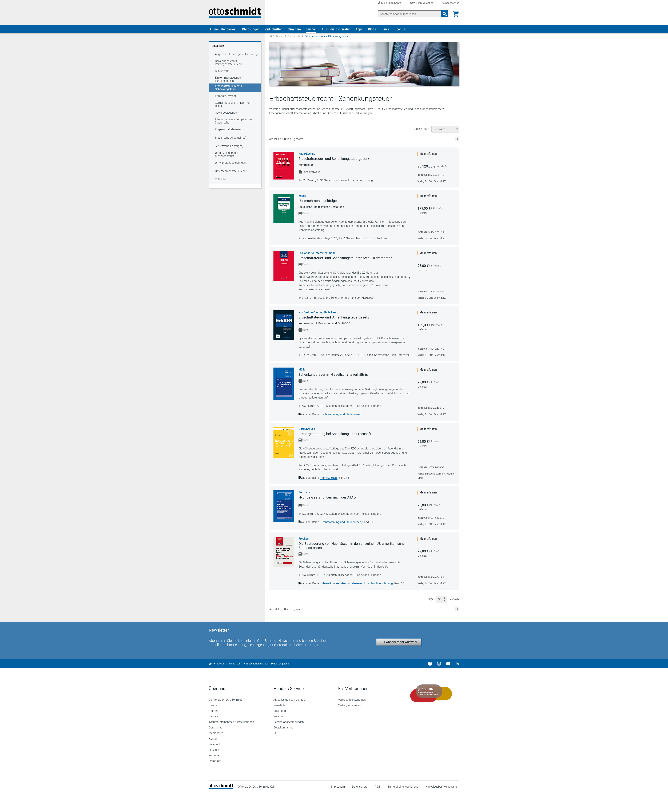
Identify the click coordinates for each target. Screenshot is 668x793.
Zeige (431, 599)
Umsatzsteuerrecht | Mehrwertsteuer (227, 154)
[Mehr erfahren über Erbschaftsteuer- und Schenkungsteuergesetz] (283, 166)
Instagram (215, 761)
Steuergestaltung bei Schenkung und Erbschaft (335, 434)
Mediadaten (216, 733)
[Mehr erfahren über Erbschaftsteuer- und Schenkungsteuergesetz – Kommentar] (283, 266)
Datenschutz (359, 786)
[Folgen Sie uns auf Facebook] (430, 663)
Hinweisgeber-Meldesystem (442, 786)
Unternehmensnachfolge (318, 201)
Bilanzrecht (222, 71)
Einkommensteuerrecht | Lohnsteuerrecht (230, 79)
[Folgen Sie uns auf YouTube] (448, 663)
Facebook (215, 744)
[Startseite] (221, 788)
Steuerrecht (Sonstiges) (229, 146)
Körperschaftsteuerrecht (229, 129)
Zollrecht (220, 179)
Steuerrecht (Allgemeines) (230, 137)
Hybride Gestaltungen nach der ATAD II (328, 497)
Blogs (372, 29)
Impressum (338, 786)
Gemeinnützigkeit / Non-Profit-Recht (233, 104)
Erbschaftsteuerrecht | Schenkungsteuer (228, 87)
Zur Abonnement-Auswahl (399, 642)
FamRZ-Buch (329, 477)
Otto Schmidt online (421, 3)
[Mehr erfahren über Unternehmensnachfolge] (283, 208)
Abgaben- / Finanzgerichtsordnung (236, 54)
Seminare (294, 29)
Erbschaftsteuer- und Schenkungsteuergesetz (334, 159)
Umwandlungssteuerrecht (230, 162)
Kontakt (213, 738)
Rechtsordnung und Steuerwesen (341, 414)
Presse (213, 705)
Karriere (213, 716)
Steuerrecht (294, 36)
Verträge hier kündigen (352, 699)
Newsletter (279, 705)
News (385, 29)
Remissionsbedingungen (288, 722)
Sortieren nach (421, 128)
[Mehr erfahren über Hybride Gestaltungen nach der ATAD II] (283, 506)
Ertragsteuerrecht (225, 96)
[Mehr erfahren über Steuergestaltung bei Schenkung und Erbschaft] (283, 442)
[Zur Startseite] (270, 36)
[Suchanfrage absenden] (444, 13)
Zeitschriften (273, 29)
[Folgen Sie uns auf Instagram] (439, 663)
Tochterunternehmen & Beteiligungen (231, 722)
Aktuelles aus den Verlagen (290, 699)
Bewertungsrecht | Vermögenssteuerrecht (228, 62)
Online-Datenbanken (223, 29)
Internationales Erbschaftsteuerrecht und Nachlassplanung (357, 583)
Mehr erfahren (428, 154)
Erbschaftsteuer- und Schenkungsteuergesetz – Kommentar (345, 258)
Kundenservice (450, 3)
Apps (359, 29)
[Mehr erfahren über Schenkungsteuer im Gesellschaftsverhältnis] (283, 384)
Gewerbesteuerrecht (227, 112)
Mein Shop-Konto (391, 3)
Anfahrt (213, 710)
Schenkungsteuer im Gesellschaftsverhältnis (333, 374)
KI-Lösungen (250, 29)
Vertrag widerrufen (349, 705)
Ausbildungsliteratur (335, 29)
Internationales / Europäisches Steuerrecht (233, 121)
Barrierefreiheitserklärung (403, 786)
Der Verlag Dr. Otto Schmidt (225, 699)
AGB (377, 786)
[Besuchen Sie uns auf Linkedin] (456, 663)
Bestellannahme (283, 727)
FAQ (276, 733)
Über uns (401, 29)
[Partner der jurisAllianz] (431, 693)
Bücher (311, 29)
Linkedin (214, 749)
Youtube (214, 755)
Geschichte (215, 727)
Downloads (280, 710)
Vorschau (279, 716)
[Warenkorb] (455, 13)
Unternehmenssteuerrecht (230, 171)
